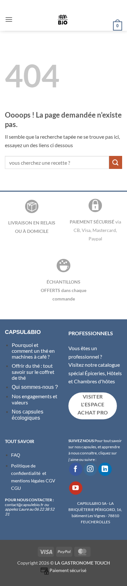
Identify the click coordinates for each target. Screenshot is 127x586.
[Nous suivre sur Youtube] (75, 488)
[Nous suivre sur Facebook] (75, 469)
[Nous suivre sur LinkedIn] (105, 469)
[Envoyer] (115, 162)
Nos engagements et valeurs (34, 399)
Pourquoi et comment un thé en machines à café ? (33, 351)
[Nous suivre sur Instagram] (90, 469)
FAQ (15, 455)
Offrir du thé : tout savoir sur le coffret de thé (33, 372)
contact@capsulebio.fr (24, 504)
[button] (9, 19)
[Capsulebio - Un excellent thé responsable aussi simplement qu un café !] (63, 19)
